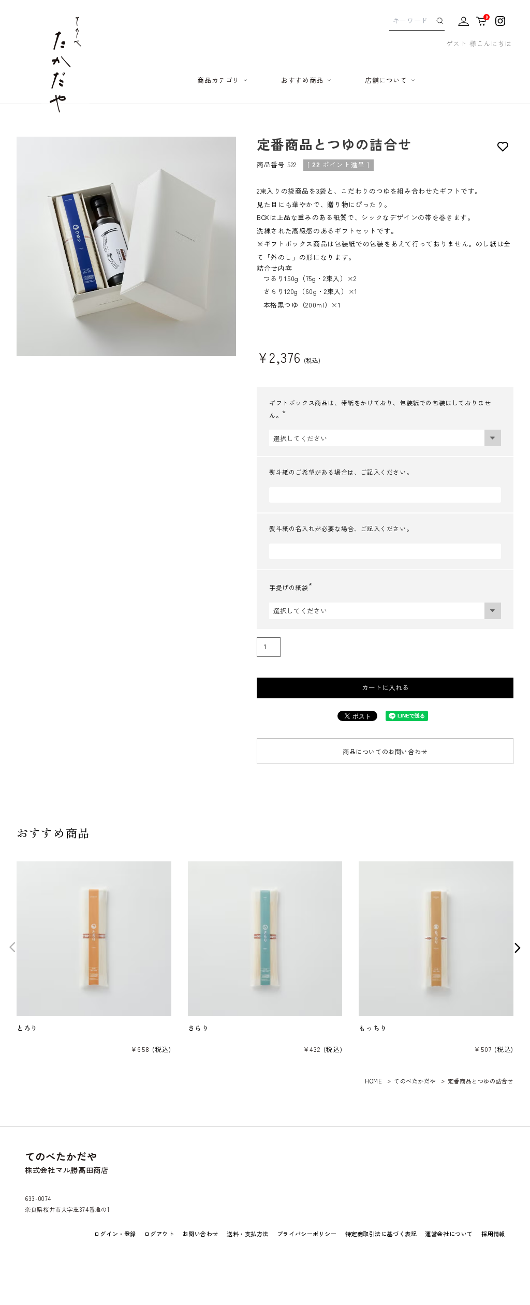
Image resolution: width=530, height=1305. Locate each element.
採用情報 (493, 1233)
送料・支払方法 (248, 1233)
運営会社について (449, 1233)
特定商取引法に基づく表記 (381, 1233)
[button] (12, 947)
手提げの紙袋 (293, 587)
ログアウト (159, 1233)
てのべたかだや (415, 1081)
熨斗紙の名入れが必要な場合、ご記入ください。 (341, 528)
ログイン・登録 (115, 1233)
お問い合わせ (200, 1233)
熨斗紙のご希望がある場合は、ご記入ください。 (341, 471)
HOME (373, 1081)
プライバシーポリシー (307, 1233)
